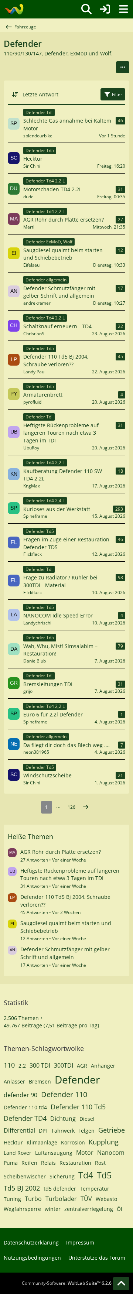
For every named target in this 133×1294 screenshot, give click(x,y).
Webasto (106, 1198)
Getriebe (111, 1130)
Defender (77, 1079)
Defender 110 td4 (25, 1107)
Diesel (87, 1118)
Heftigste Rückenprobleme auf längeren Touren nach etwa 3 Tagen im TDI (69, 874)
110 (9, 1065)
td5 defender (60, 1188)
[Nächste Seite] (85, 807)
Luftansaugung (53, 1152)
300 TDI (40, 1065)
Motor (84, 1152)
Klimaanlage (42, 1142)
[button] (122, 67)
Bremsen (40, 1081)
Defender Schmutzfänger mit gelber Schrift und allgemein (65, 953)
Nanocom (111, 1152)
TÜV (86, 1199)
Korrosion (73, 1142)
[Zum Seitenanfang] (121, 1283)
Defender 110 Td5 (78, 1106)
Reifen (29, 1162)
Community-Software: (67, 1283)
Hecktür (13, 1142)
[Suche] (86, 9)
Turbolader (61, 1199)
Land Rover (17, 1152)
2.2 (22, 1065)
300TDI (63, 1065)
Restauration (75, 1162)
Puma (11, 1162)
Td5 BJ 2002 (22, 1188)
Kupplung (104, 1141)
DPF (43, 1130)
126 (71, 807)
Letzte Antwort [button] (40, 94)
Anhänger (103, 1065)
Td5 (104, 1175)
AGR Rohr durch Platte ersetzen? (60, 851)
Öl (119, 1208)
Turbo (33, 1199)
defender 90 (20, 1095)
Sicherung (62, 1176)
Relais (48, 1162)
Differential (19, 1130)
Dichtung (63, 1119)
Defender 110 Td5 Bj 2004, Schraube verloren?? (65, 900)
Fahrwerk (63, 1130)
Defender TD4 (25, 1118)
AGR (82, 1065)
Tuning (12, 1198)
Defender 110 (64, 1094)
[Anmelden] (105, 9)
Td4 (85, 1175)
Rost (100, 1162)
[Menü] (123, 9)
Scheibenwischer (25, 1176)
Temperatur (94, 1188)
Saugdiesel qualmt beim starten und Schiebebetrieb (65, 927)
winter (53, 1208)
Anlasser (14, 1081)
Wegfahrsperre (22, 1208)
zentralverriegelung (88, 1208)
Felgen (86, 1130)
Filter (117, 94)
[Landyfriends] (13, 9)
